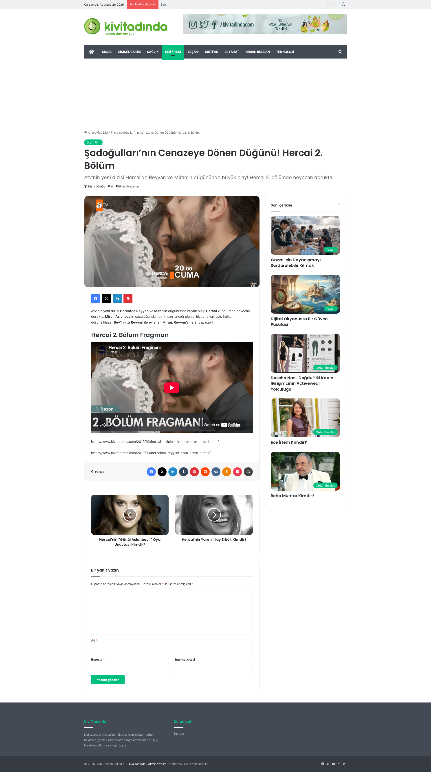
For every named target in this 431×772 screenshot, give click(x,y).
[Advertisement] (215, 92)
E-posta (98, 659)
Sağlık (153, 52)
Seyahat (231, 52)
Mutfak (211, 52)
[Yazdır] (248, 471)
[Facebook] (95, 298)
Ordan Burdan (257, 52)
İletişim (179, 734)
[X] (106, 298)
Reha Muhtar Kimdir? (292, 495)
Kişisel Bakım (129, 52)
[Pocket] (237, 471)
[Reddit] (205, 471)
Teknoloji (285, 52)
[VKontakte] (215, 471)
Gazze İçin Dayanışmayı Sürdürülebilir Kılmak (296, 262)
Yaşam (193, 52)
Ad (94, 640)
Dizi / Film (173, 52)
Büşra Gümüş (96, 186)
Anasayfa (94, 132)
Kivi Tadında (137, 764)
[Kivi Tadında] (125, 27)
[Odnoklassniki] (226, 471)
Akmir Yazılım (157, 764)
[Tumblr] (183, 471)
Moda (107, 52)
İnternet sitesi (185, 659)
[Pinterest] (127, 298)
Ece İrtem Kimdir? (173, 4)
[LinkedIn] (117, 298)
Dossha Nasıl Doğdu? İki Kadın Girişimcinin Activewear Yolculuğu (302, 383)
